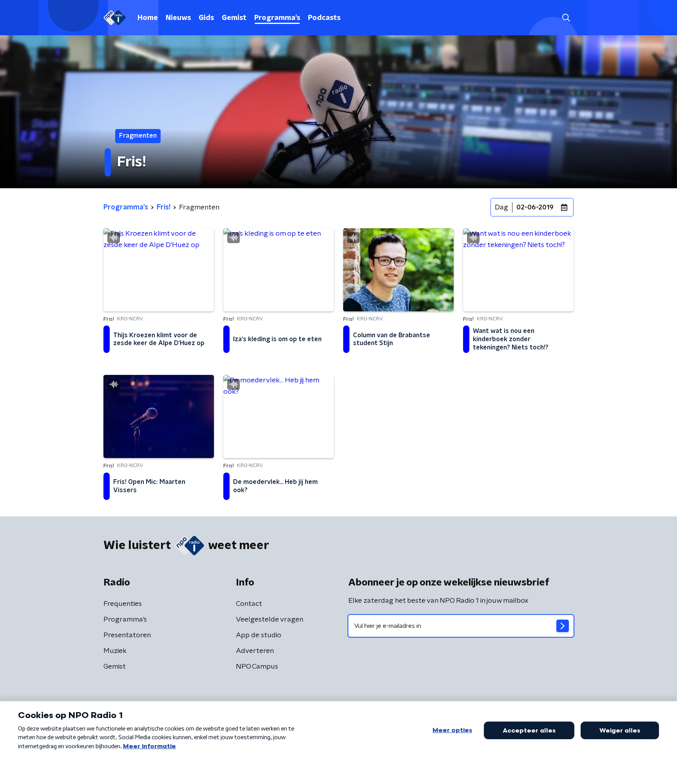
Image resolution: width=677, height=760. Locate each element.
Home (148, 18)
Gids (206, 18)
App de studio (258, 635)
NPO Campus (257, 666)
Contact (249, 603)
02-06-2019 (535, 207)
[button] (566, 18)
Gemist (234, 18)
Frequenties (122, 603)
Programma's (277, 18)
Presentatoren (127, 635)
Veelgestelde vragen (269, 619)
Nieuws (178, 18)
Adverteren (255, 651)
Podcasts (324, 18)
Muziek (115, 651)
